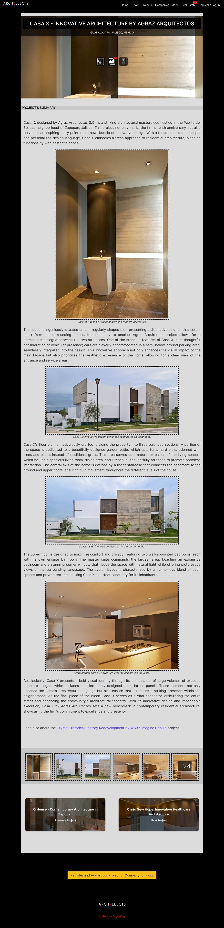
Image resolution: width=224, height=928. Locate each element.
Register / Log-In (209, 5)
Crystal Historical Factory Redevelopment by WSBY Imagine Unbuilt (112, 728)
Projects (147, 5)
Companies (162, 5)
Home (124, 5)
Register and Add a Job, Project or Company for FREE (112, 875)
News (135, 5)
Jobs (175, 5)
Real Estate (189, 5)
